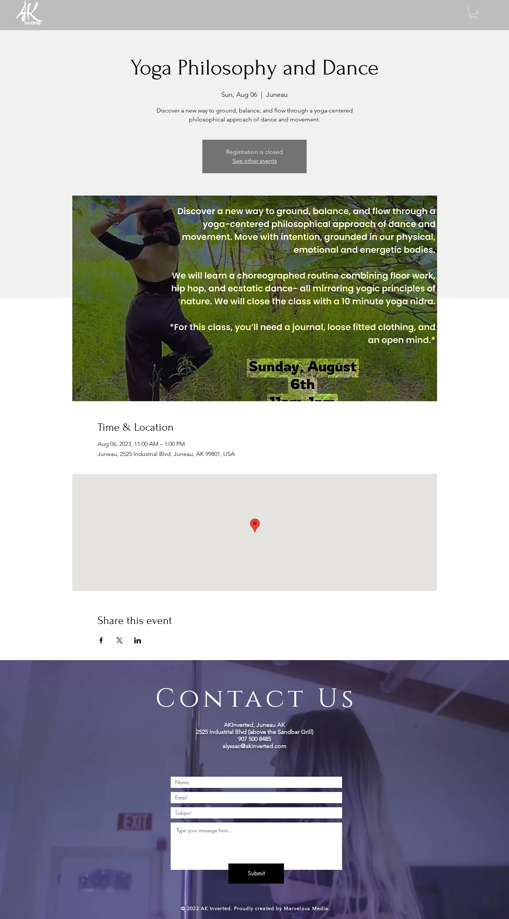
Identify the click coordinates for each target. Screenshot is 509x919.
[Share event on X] (119, 640)
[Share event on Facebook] (101, 640)
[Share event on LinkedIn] (137, 640)
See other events (255, 160)
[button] (473, 13)
